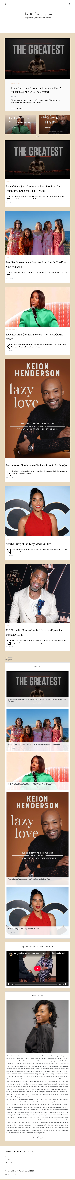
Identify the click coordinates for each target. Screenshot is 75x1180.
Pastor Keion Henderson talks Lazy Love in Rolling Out (37, 465)
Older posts (8, 660)
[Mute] (63, 984)
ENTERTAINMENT (16, 83)
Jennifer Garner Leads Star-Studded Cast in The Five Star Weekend (34, 744)
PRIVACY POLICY (10, 1175)
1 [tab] (36, 136)
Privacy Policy (9, 1162)
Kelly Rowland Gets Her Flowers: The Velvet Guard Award (20, 118)
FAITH (8, 461)
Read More (19, 108)
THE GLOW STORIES (12, 330)
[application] (37, 968)
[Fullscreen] (66, 984)
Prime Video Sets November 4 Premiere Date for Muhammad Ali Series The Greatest (37, 700)
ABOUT (7, 1156)
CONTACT (8, 1159)
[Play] (9, 984)
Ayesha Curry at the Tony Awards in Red (28, 544)
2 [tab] (38, 136)
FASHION (8, 539)
